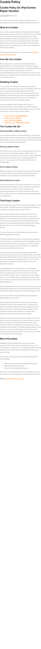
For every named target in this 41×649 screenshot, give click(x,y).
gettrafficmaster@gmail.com (14, 379)
